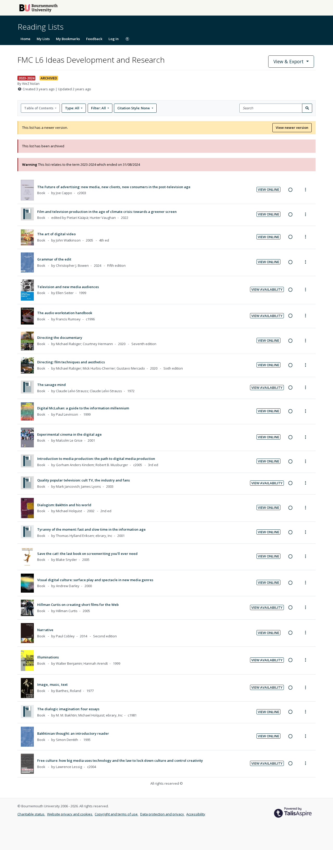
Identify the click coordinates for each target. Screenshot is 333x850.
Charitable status (31, 814)
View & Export (288, 61)
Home (25, 38)
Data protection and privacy (162, 814)
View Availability (267, 289)
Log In (113, 38)
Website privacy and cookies (70, 814)
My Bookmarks (68, 38)
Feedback (94, 38)
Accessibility (195, 814)
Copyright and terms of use (116, 814)
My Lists (43, 38)
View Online (268, 189)
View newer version (292, 127)
